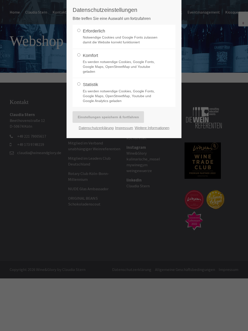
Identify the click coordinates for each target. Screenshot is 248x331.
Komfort (119, 63)
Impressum (124, 128)
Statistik (119, 92)
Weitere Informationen (152, 128)
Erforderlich (120, 36)
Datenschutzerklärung (96, 128)
